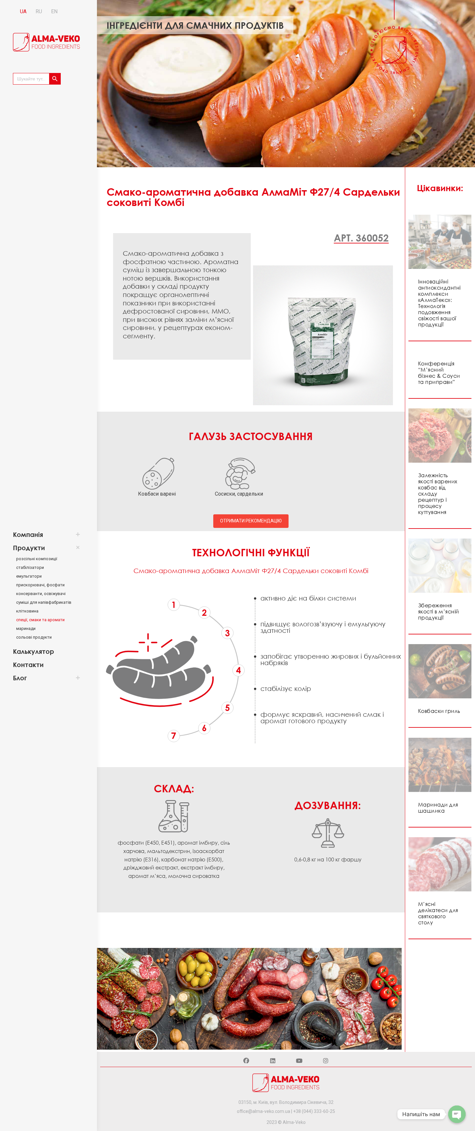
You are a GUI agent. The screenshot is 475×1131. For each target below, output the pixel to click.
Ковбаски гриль (439, 711)
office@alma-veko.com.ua (263, 1111)
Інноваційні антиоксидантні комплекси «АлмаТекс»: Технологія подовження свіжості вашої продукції (439, 303)
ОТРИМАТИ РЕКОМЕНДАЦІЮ (251, 520)
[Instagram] (326, 1061)
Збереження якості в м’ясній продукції (438, 611)
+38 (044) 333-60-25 (314, 1111)
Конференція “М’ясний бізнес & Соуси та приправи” (439, 372)
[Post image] (439, 242)
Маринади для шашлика (438, 807)
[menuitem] (43, 534)
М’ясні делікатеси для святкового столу (438, 913)
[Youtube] (299, 1061)
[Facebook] (246, 1061)
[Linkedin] (273, 1061)
